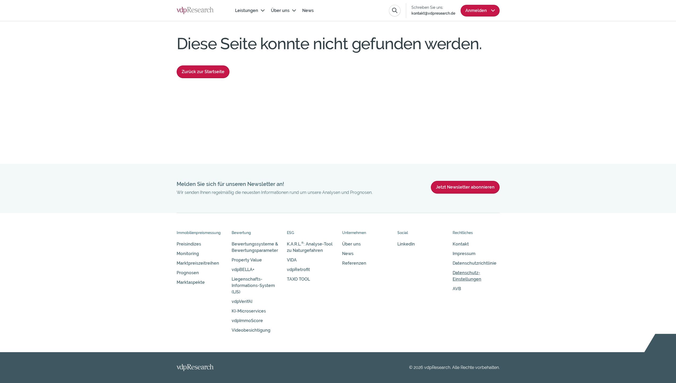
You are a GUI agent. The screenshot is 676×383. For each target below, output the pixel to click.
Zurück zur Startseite (203, 71)
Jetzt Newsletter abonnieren (465, 187)
